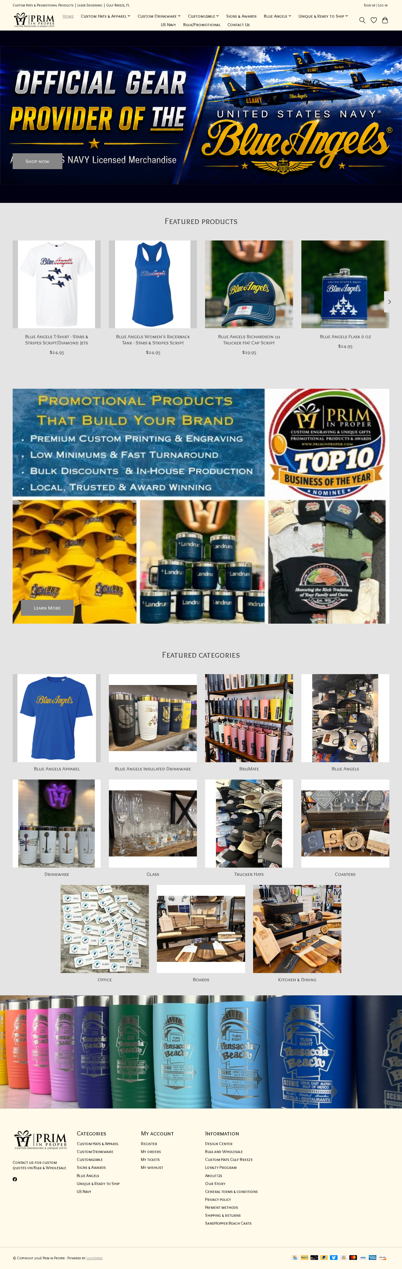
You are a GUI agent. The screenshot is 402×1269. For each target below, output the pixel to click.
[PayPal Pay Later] (324, 1258)
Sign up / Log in (376, 5)
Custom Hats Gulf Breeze (229, 1159)
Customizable (90, 1159)
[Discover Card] (382, 1258)
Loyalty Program (221, 1167)
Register (149, 1143)
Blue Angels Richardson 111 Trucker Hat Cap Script (249, 339)
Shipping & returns (223, 1215)
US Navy (168, 24)
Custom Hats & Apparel (98, 1143)
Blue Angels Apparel (57, 768)
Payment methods (221, 1207)
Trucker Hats (249, 874)
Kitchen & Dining (297, 979)
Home (68, 16)
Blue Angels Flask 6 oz (345, 336)
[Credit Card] (294, 1258)
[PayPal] (304, 1258)
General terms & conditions (231, 1191)
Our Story (215, 1183)
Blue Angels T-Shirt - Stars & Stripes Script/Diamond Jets (56, 339)
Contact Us (238, 24)
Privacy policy (218, 1199)
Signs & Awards (241, 16)
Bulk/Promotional (201, 24)
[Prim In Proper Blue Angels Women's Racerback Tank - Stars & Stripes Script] (153, 284)
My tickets (150, 1159)
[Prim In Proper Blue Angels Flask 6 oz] (345, 284)
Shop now (37, 161)
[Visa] (363, 1258)
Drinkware (56, 874)
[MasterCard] (353, 1258)
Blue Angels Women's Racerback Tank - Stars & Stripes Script (153, 339)
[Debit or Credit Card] (314, 1258)
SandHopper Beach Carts (228, 1223)
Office (105, 979)
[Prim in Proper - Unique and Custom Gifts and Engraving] (34, 20)
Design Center (218, 1143)
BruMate (249, 768)
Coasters (345, 874)
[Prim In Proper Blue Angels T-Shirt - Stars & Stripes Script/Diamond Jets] (57, 284)
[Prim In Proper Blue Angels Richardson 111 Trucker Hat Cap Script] (249, 284)
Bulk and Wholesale (224, 1151)
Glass (153, 874)
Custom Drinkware (95, 1151)
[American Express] (372, 1258)
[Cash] (343, 1258)
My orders (151, 1151)
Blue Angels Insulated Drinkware (153, 768)
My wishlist (152, 1167)
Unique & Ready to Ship (98, 1183)
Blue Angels (345, 768)
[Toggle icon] (362, 20)
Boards (201, 979)
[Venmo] (334, 1258)
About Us (213, 1175)
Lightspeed (95, 1258)
